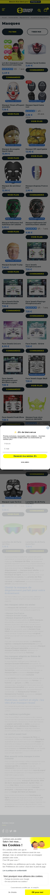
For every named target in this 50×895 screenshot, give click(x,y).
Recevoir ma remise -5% (25, 456)
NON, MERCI (25, 462)
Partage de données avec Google (17, 879)
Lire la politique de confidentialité (15, 871)
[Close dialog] (48, 428)
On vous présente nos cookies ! (16, 881)
